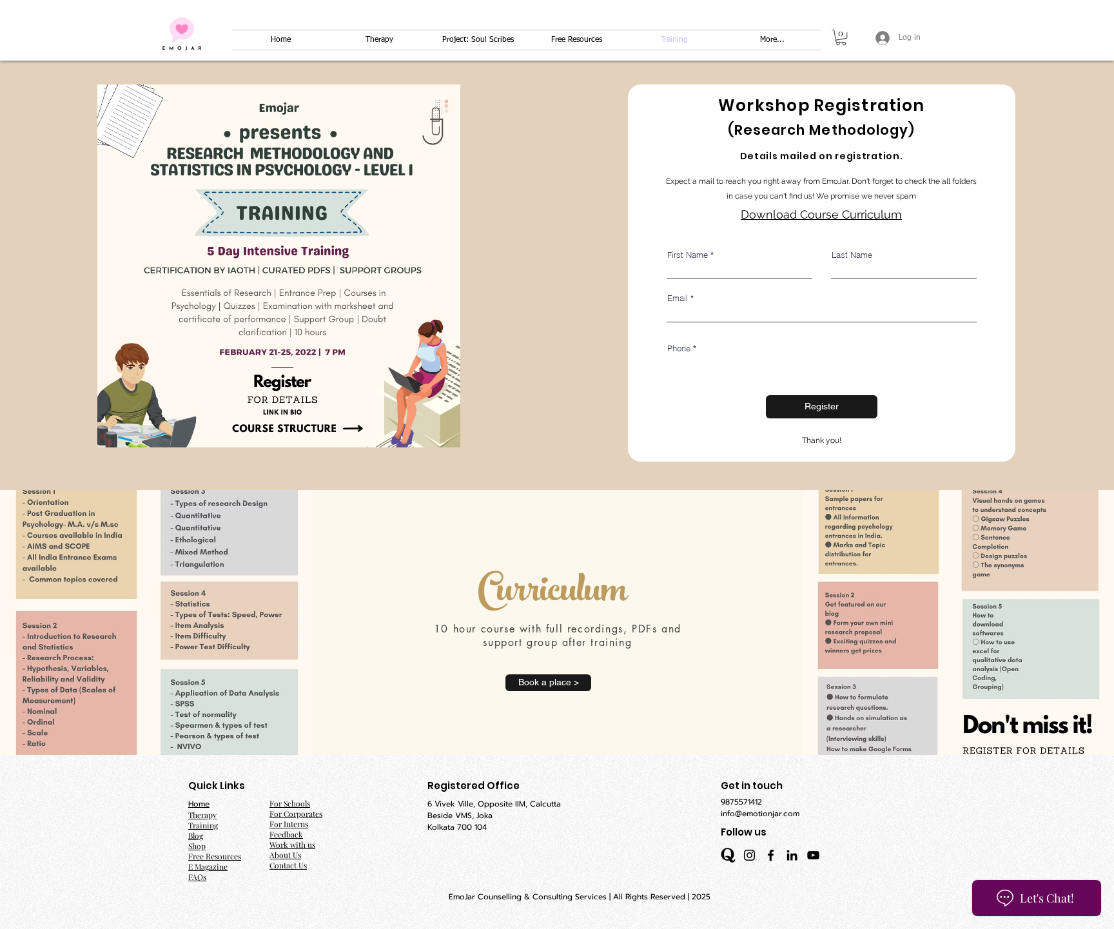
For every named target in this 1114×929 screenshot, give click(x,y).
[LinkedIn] (792, 855)
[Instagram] (749, 855)
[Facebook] (770, 855)
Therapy (202, 815)
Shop (197, 846)
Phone (678, 348)
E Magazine (208, 866)
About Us (285, 855)
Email (677, 298)
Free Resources (214, 856)
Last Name (852, 255)
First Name (687, 255)
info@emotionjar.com (760, 813)
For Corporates (295, 813)
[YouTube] (813, 855)
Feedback (286, 834)
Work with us (292, 844)
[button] (841, 37)
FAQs (197, 877)
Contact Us (288, 865)
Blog (195, 835)
